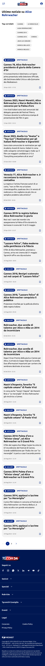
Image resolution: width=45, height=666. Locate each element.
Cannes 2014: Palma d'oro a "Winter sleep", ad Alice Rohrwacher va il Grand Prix (19, 439)
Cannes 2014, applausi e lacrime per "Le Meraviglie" (21, 497)
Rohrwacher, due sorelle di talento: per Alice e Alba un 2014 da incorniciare (21, 328)
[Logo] (22, 4)
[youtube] (33, 570)
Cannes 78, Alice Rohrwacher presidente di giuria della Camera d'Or (22, 67)
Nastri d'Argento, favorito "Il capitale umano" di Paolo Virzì (20, 386)
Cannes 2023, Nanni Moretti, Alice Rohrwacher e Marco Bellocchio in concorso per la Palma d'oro (22, 103)
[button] (22, 4)
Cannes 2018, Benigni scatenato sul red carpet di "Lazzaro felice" (21, 275)
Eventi (5, 610)
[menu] (3, 3)
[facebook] (3, 570)
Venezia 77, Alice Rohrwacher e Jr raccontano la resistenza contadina (22, 177)
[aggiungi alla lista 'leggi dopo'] (40, 87)
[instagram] (8, 570)
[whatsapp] (13, 570)
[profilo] (41, 3)
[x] (18, 570)
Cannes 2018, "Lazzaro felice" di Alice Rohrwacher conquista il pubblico (21, 297)
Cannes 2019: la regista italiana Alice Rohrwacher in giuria (21, 214)
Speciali (5, 587)
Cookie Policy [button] (27, 624)
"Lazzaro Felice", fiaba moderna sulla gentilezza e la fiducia (21, 244)
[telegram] (28, 570)
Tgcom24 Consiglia (10, 602)
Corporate (5, 624)
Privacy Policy (7, 628)
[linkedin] (23, 570)
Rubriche (6, 594)
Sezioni (5, 579)
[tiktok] (38, 570)
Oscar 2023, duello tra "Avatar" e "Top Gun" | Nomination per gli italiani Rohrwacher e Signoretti (21, 139)
